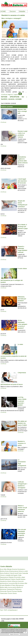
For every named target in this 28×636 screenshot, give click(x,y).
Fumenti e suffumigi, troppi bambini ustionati (22, 249)
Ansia (7, 571)
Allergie (9, 569)
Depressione (4, 577)
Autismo (6, 573)
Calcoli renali (14, 573)
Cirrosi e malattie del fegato (8, 575)
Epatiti (2, 579)
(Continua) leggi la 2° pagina (9, 94)
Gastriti (18, 579)
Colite (19, 575)
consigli (18, 99)
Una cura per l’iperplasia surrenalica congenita (22, 532)
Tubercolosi (3, 593)
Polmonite (3, 591)
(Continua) (3, 122)
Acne (1, 569)
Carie (20, 573)
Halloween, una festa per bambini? (22, 299)
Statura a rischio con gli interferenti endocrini (22, 508)
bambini (4, 99)
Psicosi (9, 591)
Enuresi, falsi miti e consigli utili (22, 111)
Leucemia (11, 583)
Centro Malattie (6, 566)
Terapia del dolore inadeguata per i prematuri (22, 204)
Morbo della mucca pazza (8, 587)
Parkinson (18, 589)
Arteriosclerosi (13, 571)
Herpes (23, 579)
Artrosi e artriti (23, 571)
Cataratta (25, 573)
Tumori (10, 593)
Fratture (13, 579)
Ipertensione (4, 583)
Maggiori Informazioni (14, 634)
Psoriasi (14, 591)
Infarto (9, 581)
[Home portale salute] (14, 8)
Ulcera (14, 593)
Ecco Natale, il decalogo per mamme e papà (22, 226)
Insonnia (21, 581)
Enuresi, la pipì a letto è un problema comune (22, 134)
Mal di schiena (19, 583)
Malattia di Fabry (10, 585)
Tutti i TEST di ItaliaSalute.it (8, 610)
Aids (5, 569)
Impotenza (3, 581)
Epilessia (7, 579)
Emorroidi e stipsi (19, 577)
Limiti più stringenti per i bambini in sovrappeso (22, 485)
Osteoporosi (11, 589)
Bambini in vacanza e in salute (22, 443)
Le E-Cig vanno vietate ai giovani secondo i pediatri (22, 401)
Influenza (15, 581)
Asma (2, 573)
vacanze (11, 99)
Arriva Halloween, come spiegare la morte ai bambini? (22, 324)
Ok (25, 632)
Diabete (11, 577)
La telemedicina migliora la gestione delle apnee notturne (22, 159)
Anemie (14, 569)
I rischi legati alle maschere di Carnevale (22, 181)
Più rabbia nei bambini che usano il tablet (22, 423)
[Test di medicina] (11, 608)
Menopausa (20, 585)
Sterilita (19, 591)
